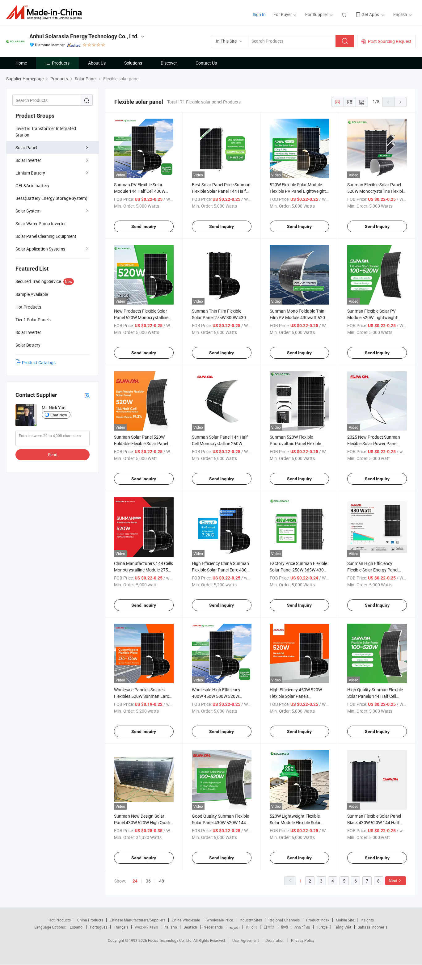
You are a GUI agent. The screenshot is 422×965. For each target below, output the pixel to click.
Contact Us (206, 63)
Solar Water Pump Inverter (40, 223)
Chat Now (58, 414)
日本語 (269, 927)
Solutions (133, 63)
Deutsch (190, 927)
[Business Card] (87, 395)
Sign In (259, 14)
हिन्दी (284, 927)
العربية (234, 927)
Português (98, 927)
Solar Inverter (28, 160)
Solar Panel (26, 147)
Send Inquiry (143, 226)
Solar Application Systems (40, 249)
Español (76, 927)
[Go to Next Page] (400, 102)
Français (121, 927)
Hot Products (60, 919)
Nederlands (213, 927)
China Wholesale (186, 919)
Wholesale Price (219, 919)
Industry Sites (250, 919)
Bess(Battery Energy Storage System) (51, 198)
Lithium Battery (30, 173)
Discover (169, 63)
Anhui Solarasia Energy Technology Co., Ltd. (84, 36)
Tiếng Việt (342, 927)
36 (148, 881)
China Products (90, 919)
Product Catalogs (39, 362)
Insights (367, 919)
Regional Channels (284, 919)
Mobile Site (345, 919)
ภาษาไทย (302, 927)
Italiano (170, 927)
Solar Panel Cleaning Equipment (45, 236)
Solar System (27, 211)
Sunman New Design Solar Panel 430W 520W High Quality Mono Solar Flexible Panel (143, 822)
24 (135, 881)
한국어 (251, 927)
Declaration (275, 940)
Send (52, 454)
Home (21, 63)
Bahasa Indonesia (373, 927)
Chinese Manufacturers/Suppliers (137, 919)
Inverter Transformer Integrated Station (45, 131)
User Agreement (245, 940)
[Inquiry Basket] (344, 14)
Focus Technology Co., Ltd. (170, 940)
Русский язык (146, 927)
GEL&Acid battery (32, 185)
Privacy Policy (302, 940)
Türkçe (322, 927)
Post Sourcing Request (389, 41)
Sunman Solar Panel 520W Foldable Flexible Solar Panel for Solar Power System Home (142, 443)
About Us (97, 63)
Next (393, 880)
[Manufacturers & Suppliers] (46, 12)
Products (61, 63)
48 (161, 881)
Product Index (317, 919)
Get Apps (370, 14)
